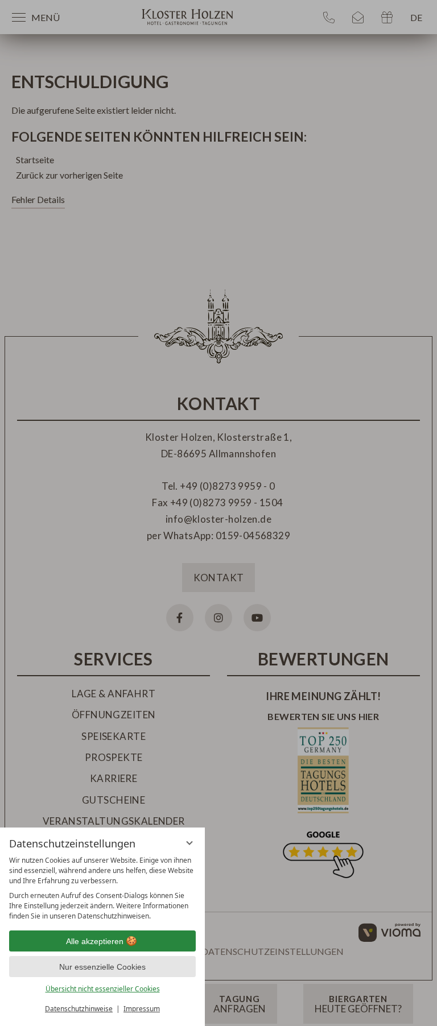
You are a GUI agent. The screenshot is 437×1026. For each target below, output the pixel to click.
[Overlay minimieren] (189, 843)
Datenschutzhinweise (79, 1008)
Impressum (141, 1008)
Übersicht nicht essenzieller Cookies (103, 989)
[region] (102, 888)
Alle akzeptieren (94, 941)
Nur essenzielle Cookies (102, 966)
